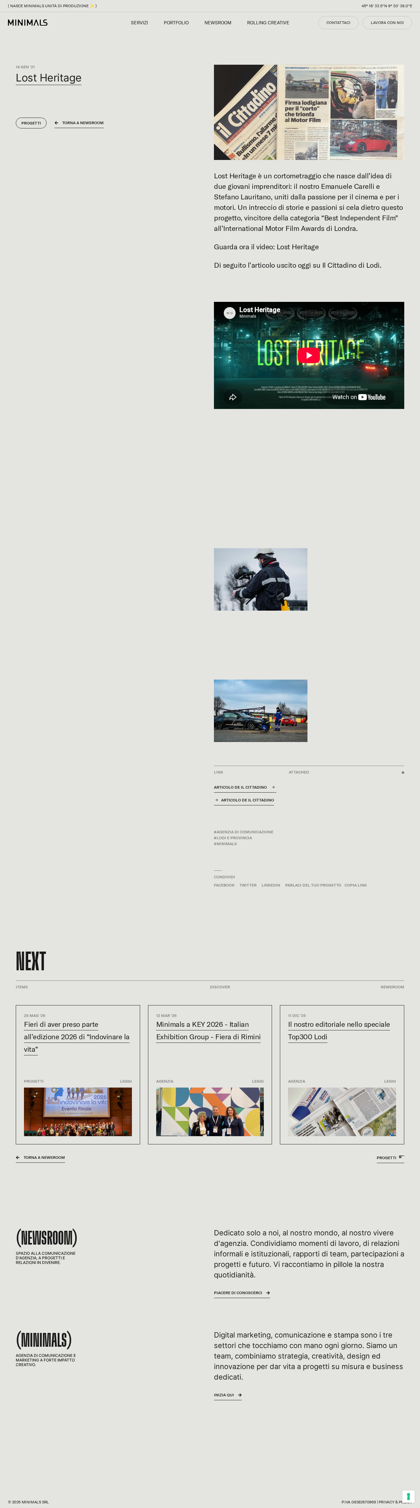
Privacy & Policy (395, 1501)
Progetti (31, 123)
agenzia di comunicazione (245, 831)
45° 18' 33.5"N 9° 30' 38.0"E (387, 5)
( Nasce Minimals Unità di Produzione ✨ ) (52, 5)
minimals (227, 843)
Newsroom (217, 22)
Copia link (356, 885)
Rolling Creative (268, 22)
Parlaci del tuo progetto (313, 885)
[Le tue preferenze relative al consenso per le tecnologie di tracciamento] (408, 1496)
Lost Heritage (235, 175)
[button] (227, 885)
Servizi (139, 22)
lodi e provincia (234, 837)
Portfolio (176, 22)
